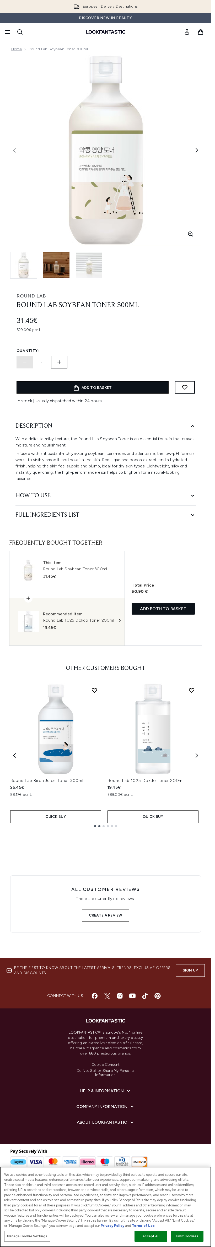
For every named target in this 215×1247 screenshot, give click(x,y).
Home (16, 49)
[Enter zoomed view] (190, 234)
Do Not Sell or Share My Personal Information (106, 1073)
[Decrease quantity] (25, 362)
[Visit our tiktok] (145, 996)
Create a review (105, 915)
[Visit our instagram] (120, 996)
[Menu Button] (7, 32)
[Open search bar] (20, 32)
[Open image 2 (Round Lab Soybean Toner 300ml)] (56, 265)
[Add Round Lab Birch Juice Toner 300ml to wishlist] (94, 690)
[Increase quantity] (59, 362)
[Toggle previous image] (14, 150)
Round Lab (31, 296)
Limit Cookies (187, 1236)
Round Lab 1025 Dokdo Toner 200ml (146, 780)
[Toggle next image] (197, 150)
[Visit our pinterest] (157, 996)
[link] (187, 32)
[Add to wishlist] (185, 387)
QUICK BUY (55, 816)
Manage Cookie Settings (27, 1236)
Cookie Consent (106, 1065)
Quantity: (28, 351)
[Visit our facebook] (94, 996)
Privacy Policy (112, 1226)
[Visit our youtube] (132, 996)
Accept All (150, 1236)
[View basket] (200, 32)
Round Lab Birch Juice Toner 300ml (46, 780)
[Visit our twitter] (107, 996)
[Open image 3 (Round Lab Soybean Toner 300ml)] (89, 265)
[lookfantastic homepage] (105, 32)
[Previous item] (14, 755)
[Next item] (197, 755)
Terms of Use (143, 1226)
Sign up (190, 970)
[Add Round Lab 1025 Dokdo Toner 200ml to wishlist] (191, 690)
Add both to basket (163, 608)
